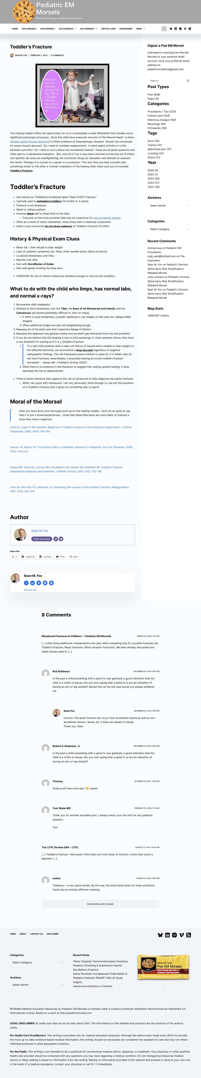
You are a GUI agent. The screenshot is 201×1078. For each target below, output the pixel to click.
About (23, 934)
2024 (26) (154, 178)
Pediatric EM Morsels (74, 1008)
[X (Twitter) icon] (45, 583)
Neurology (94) (157, 123)
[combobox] (166, 81)
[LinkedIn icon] (32, 583)
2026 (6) (153, 170)
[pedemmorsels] (163, 967)
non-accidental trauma (106, 217)
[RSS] (190, 29)
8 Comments (57, 55)
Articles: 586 (30, 590)
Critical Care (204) (159, 115)
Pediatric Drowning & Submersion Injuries (97, 965)
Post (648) (154, 94)
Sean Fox (69, 710)
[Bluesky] (171, 29)
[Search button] (188, 81)
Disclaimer (52, 934)
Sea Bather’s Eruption (85, 969)
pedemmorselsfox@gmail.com (166, 69)
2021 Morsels (87, 29)
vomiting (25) (156, 153)
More (139, 29)
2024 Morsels (47, 29)
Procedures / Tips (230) (162, 111)
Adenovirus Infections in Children (92, 986)
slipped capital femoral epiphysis (29, 141)
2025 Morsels (29, 29)
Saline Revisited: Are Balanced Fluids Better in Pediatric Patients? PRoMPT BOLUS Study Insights (100, 978)
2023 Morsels (66, 29)
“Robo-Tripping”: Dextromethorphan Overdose (100, 961)
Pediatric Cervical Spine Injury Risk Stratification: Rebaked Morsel (168, 268)
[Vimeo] (185, 29)
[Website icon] (38, 583)
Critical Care (108, 29)
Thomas (58, 781)
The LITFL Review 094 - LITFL (60, 847)
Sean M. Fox (39, 531)
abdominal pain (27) (159, 149)
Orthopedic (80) (157, 128)
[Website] (55, 539)
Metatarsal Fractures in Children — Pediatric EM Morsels (76, 636)
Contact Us (36, 934)
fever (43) (154, 140)
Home (15, 29)
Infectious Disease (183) (162, 119)
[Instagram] (180, 29)
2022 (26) (154, 186)
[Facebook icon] (26, 583)
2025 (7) (153, 174)
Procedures (126, 29)
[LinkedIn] (175, 29)
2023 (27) (154, 182)
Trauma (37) (155, 145)
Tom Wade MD (62, 808)
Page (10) (153, 98)
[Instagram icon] (51, 583)
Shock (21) (154, 157)
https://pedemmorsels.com (76, 1012)
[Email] (61, 539)
